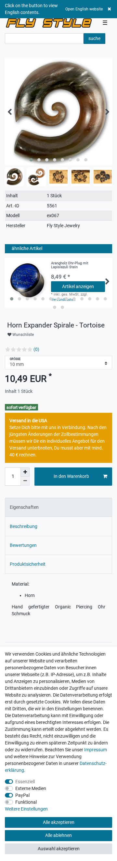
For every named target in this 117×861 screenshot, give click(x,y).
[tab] (58, 507)
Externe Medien (30, 788)
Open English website (84, 9)
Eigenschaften (24, 507)
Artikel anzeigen (78, 286)
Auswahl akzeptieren (59, 848)
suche (94, 38)
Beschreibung (23, 526)
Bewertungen (23, 545)
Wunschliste (22, 334)
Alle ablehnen (58, 835)
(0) (36, 349)
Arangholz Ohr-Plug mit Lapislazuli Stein (69, 265)
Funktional (26, 802)
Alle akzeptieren (58, 822)
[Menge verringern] (25, 481)
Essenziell (25, 781)
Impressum (95, 749)
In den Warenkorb (71, 476)
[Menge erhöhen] (25, 472)
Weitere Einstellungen (26, 809)
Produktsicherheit (28, 564)
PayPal (22, 795)
